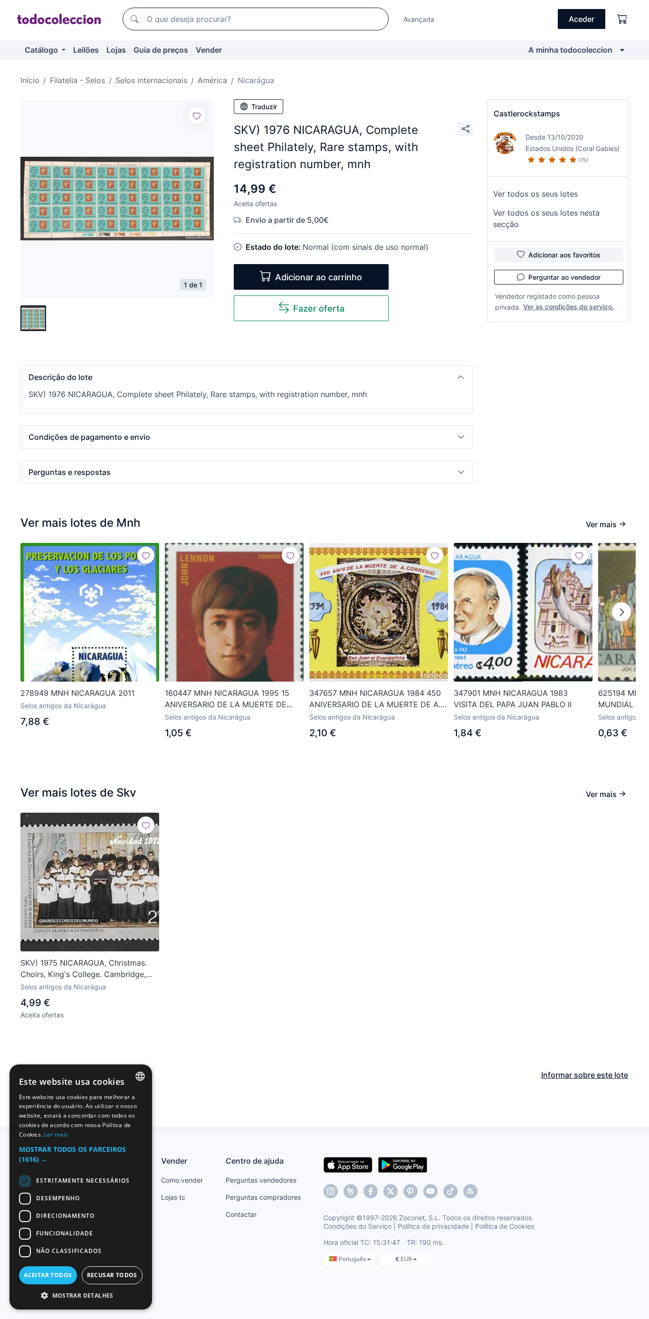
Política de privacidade (433, 1226)
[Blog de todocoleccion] (470, 1191)
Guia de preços (161, 50)
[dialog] (81, 1187)
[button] (247, 377)
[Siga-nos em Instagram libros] (351, 1191)
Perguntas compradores (263, 1197)
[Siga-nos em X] (390, 1191)
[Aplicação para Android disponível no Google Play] (402, 1164)
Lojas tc (173, 1197)
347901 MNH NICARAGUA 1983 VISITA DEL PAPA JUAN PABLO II (513, 698)
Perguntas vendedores (261, 1180)
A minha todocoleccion (570, 50)
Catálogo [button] (42, 50)
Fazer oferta (318, 308)
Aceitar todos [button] (48, 1275)
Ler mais (56, 1134)
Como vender (182, 1180)
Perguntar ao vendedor (564, 277)
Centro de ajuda (255, 1161)
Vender (209, 50)
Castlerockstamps (527, 113)
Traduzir (264, 107)
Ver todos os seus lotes (535, 194)
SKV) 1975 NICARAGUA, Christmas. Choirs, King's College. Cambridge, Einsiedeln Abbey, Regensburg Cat (83, 969)
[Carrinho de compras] (622, 19)
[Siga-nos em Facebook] (370, 1191)
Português (353, 1258)
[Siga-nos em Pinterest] (410, 1191)
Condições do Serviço (357, 1226)
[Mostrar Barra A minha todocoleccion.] (622, 49)
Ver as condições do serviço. (568, 307)
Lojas (116, 50)
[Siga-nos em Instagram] (331, 1191)
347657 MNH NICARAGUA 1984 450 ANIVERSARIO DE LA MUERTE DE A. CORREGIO (375, 699)
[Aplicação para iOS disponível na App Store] (348, 1164)
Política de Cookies (504, 1226)
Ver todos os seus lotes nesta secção (546, 218)
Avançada (418, 19)
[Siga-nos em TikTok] (450, 1191)
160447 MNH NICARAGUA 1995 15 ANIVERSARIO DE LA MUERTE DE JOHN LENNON (227, 699)
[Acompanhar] (196, 115)
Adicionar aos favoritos (564, 255)
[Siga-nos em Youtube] (430, 1191)
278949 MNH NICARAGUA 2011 (77, 693)
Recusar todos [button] (112, 1275)
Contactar (241, 1214)
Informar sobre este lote (584, 1075)
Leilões (86, 50)
